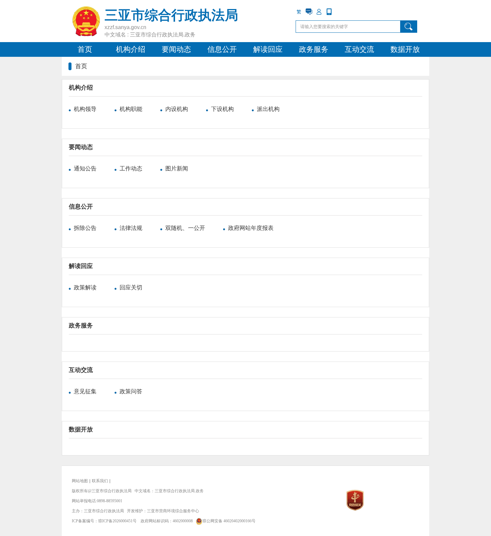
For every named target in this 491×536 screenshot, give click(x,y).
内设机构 (177, 109)
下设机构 (223, 109)
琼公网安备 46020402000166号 (229, 521)
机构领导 (86, 109)
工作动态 (132, 168)
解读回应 (268, 49)
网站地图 (80, 481)
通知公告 (86, 168)
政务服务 (313, 49)
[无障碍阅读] (339, 11)
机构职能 (132, 109)
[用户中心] (319, 11)
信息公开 (222, 49)
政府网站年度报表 (251, 228)
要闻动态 (176, 49)
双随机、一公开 (185, 228)
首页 (84, 49)
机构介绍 (130, 49)
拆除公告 (86, 228)
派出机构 (268, 109)
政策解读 (86, 287)
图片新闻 (176, 168)
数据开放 (405, 49)
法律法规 (132, 228)
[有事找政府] (309, 11)
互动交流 (359, 49)
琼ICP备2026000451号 (117, 521)
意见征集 (86, 391)
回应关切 (131, 287)
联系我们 (100, 481)
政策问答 (131, 391)
